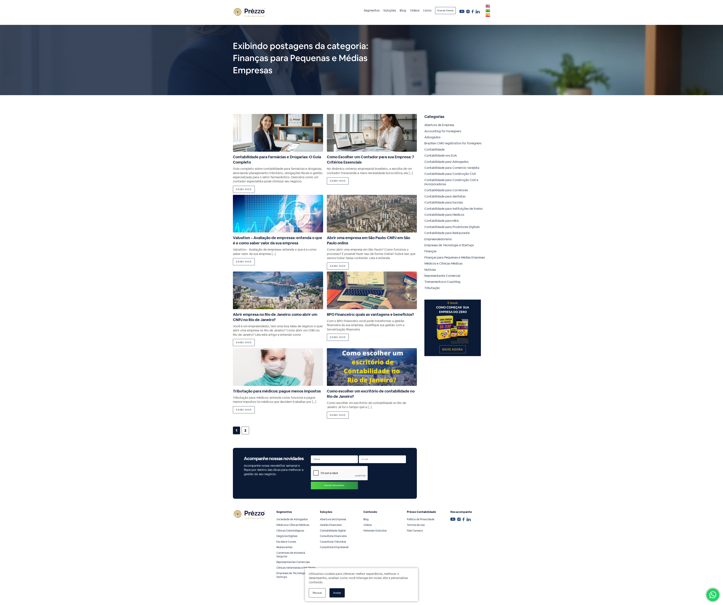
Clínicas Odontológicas (290, 530)
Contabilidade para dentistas (444, 196)
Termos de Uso (416, 525)
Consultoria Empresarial (334, 547)
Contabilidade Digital (333, 530)
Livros (427, 10)
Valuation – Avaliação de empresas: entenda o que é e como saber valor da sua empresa (277, 240)
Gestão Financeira (331, 525)
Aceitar (337, 592)
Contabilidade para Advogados (446, 162)
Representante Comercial (442, 276)
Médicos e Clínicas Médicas (443, 263)
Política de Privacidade (420, 519)
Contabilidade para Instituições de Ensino (453, 209)
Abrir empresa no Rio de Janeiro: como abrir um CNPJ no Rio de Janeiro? (275, 317)
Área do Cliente (445, 10)
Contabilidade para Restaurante (447, 233)
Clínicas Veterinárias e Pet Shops (295, 567)
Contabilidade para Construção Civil (450, 174)
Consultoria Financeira (333, 536)
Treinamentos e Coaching (442, 282)
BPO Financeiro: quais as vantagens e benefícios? (370, 314)
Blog (403, 10)
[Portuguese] (488, 10)
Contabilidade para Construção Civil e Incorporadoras (451, 182)
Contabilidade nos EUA (440, 156)
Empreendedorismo (438, 239)
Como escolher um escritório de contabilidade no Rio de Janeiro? (371, 394)
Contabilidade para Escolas (443, 202)
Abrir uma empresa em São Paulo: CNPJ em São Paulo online (368, 240)
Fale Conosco (415, 530)
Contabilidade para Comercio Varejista (451, 168)
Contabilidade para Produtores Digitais (452, 227)
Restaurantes (284, 547)
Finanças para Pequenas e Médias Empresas (454, 257)
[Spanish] (488, 15)
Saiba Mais (244, 189)
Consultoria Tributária (333, 541)
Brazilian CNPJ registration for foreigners (452, 143)
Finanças (430, 251)
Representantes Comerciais (293, 562)
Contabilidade (434, 149)
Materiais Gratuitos (375, 530)
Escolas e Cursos (286, 541)
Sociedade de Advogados (292, 519)
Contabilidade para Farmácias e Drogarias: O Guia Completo (277, 160)
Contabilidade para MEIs (441, 221)
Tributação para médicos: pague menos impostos (277, 391)
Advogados (432, 137)
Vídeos (414, 10)
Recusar (317, 592)
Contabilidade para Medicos (444, 215)
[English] (488, 6)
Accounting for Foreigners (442, 131)
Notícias (430, 270)
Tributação (432, 288)
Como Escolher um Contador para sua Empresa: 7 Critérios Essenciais (370, 160)
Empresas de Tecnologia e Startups (449, 245)
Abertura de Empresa (439, 125)
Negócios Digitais (286, 536)
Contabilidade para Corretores (446, 190)
